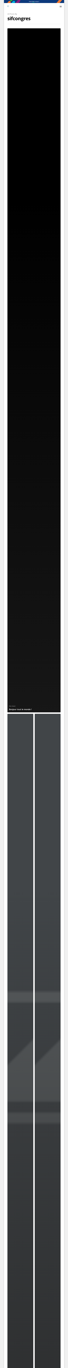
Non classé (12, 706)
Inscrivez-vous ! (34, 1)
